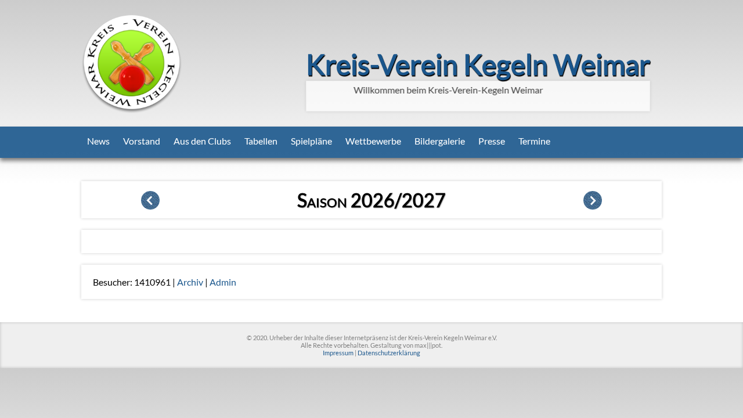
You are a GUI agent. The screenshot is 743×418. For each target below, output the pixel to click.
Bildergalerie (439, 140)
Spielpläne (311, 140)
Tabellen (260, 140)
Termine (534, 140)
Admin (223, 281)
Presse (491, 140)
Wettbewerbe (373, 140)
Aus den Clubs (202, 140)
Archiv (190, 281)
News (98, 140)
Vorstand (141, 140)
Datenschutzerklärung (389, 352)
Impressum (338, 352)
